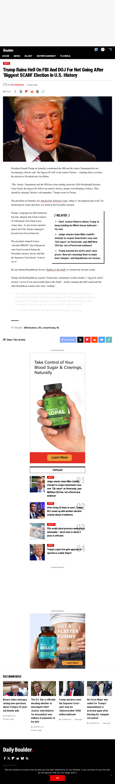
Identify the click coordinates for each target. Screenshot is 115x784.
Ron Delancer (17, 84)
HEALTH (51, 524)
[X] (8, 758)
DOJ (40, 328)
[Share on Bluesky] (101, 340)
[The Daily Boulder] (8, 49)
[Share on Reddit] (31, 91)
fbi (58, 328)
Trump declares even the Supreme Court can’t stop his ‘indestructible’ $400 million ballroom (70, 707)
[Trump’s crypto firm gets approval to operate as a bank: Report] (37, 552)
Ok (57, 778)
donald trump (49, 328)
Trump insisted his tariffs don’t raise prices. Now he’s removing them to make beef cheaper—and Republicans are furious (77, 254)
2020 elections (30, 328)
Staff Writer (11, 716)
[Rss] (27, 758)
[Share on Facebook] (15, 91)
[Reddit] (17, 758)
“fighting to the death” (56, 269)
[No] (111, 775)
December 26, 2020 (70, 310)
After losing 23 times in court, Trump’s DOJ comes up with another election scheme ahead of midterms (65, 511)
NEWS (6, 63)
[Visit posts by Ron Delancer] (5, 85)
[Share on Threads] (37, 91)
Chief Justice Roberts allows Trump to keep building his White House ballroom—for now (77, 225)
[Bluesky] (22, 758)
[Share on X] (20, 91)
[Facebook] (4, 758)
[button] (96, 49)
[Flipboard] (13, 758)
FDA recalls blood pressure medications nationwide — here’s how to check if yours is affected (66, 532)
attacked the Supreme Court (53, 200)
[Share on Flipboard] (26, 91)
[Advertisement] (57, 23)
